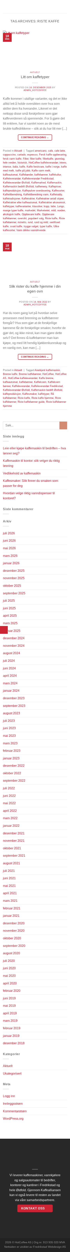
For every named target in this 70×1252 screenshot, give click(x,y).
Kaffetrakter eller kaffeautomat (20, 202)
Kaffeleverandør (12, 178)
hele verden (9, 162)
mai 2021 (9, 885)
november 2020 (13, 930)
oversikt (22, 218)
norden (61, 210)
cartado (21, 154)
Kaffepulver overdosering (36, 190)
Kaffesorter (58, 190)
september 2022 (14, 780)
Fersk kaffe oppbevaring (52, 154)
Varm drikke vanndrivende (31, 230)
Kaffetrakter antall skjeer (50, 198)
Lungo (60, 206)
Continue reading (35, 137)
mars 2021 (10, 900)
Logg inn (9, 1096)
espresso (32, 154)
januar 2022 (11, 825)
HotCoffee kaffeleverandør (43, 162)
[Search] (65, 6)
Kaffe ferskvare (35, 166)
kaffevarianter (23, 206)
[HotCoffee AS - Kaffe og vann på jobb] (35, 7)
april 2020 (10, 983)
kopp (46, 206)
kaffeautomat (10, 174)
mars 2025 (10, 623)
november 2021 (13, 840)
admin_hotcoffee (35, 90)
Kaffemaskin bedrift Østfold (18, 186)
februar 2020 (11, 990)
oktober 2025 (12, 585)
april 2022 (10, 810)
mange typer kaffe (13, 210)
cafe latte (59, 150)
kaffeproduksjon (12, 190)
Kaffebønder (26, 174)
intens (63, 162)
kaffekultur (55, 174)
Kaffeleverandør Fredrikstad (37, 178)
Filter (25, 158)
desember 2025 (13, 570)
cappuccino (9, 154)
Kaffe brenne (46, 378)
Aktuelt (35, 72)
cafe (50, 150)
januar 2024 (11, 690)
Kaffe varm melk (41, 170)
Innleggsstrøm (13, 1103)
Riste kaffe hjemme (42, 397)
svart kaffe (16, 226)
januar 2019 (11, 1035)
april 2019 (10, 1013)
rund (30, 222)
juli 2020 (9, 960)
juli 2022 (9, 788)
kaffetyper (8, 206)
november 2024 (13, 645)
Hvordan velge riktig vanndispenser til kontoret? (29, 496)
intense (7, 166)
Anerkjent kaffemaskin (47, 370)
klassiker (37, 206)
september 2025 (14, 593)
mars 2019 (10, 1020)
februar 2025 (11, 630)
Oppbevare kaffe (31, 214)
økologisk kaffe (11, 214)
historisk (22, 162)
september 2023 (14, 705)
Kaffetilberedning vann (35, 194)
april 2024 (10, 675)
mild (53, 210)
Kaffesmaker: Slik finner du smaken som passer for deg (30, 483)
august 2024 (11, 653)
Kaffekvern (40, 382)
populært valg (36, 218)
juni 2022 (9, 795)
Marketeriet (43, 210)
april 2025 (10, 615)
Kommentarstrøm (15, 1111)
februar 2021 (11, 908)
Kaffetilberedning (12, 194)
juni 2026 (9, 540)
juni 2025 (9, 608)
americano (40, 150)
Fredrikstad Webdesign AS (49, 1246)
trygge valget (31, 226)
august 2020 (11, 953)
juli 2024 (9, 660)
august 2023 (11, 713)
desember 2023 (13, 698)
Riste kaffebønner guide (31, 401)
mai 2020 (9, 975)
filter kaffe (35, 158)
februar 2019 (11, 1028)
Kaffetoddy (56, 194)
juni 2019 (9, 998)
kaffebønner (41, 174)
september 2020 (14, 945)
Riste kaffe (51, 218)
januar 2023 (11, 758)
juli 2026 (9, 533)
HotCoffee (48, 374)
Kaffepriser (55, 186)
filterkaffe (48, 158)
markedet (30, 210)
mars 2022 (10, 818)
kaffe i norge (53, 166)
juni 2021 (9, 878)
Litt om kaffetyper (35, 77)
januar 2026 (11, 563)
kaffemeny (41, 186)
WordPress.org (13, 1118)
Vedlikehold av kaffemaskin (22, 473)
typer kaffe (46, 226)
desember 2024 (13, 638)
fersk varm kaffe (12, 158)
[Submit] (63, 425)
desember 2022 (13, 765)
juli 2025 (9, 600)
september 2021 (14, 855)
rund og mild (41, 222)
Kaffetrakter (28, 198)
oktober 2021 (12, 848)
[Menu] (5, 6)
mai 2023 (9, 735)
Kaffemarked (38, 182)
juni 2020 (9, 968)
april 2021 (10, 893)
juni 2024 (9, 668)
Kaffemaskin (54, 182)
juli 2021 (9, 870)
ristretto (22, 222)
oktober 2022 (12, 773)
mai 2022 (9, 803)
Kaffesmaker (29, 393)
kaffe (22, 166)
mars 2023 (10, 743)
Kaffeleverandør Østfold (16, 182)
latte (53, 206)
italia (15, 166)
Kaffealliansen (51, 1190)
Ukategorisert (12, 1073)
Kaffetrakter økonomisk (52, 202)
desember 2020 (13, 923)
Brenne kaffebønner (30, 374)
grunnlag (59, 158)
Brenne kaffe (10, 374)
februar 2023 (11, 750)
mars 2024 (10, 683)
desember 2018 (13, 1043)
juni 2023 (9, 728)
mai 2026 (9, 548)
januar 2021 (11, 915)
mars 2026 (10, 555)
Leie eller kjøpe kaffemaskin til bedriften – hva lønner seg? (34, 451)
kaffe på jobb (23, 170)
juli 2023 (9, 720)
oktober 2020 (12, 938)
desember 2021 (13, 833)
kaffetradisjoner (11, 198)
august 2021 (11, 863)
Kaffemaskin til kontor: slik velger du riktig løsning (31, 463)
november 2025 (13, 578)
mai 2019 (9, 1005)
